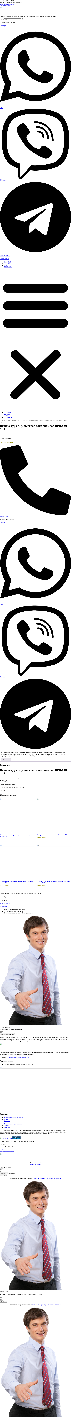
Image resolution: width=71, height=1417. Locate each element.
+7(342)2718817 (5, 256)
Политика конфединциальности (7, 1150)
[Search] (22, 19)
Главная (2, 420)
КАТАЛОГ (7, 263)
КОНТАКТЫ (8, 267)
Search (2, 19)
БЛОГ (5, 265)
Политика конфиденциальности (19, 1057)
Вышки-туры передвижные (29, 420)
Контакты (7, 1121)
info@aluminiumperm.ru (7, 4)
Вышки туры (16, 420)
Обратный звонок (5, 5)
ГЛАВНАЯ (7, 262)
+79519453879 (4, 259)
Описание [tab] (6, 760)
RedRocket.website (35, 1164)
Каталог (8, 420)
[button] (35, 339)
